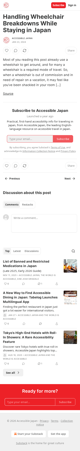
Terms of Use (58, 147)
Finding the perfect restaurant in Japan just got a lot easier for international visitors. (30, 308)
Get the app (58, 434)
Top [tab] (7, 251)
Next (68, 178)
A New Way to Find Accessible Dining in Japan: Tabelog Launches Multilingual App (30, 297)
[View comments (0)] (15, 50)
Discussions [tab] (32, 251)
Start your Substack (30, 434)
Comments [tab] (11, 204)
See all (10, 372)
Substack (21, 443)
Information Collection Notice (39, 151)
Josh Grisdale (30, 279)
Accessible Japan (22, 38)
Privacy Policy (68, 151)
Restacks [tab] (27, 204)
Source (8, 94)
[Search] (73, 251)
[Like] (6, 50)
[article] (40, 272)
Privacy (44, 421)
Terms (54, 421)
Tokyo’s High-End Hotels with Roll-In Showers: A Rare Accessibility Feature (30, 337)
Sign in (72, 5)
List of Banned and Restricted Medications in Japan (26, 264)
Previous (14, 178)
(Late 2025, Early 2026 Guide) (22, 271)
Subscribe (58, 5)
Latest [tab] (17, 251)
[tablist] (19, 204)
